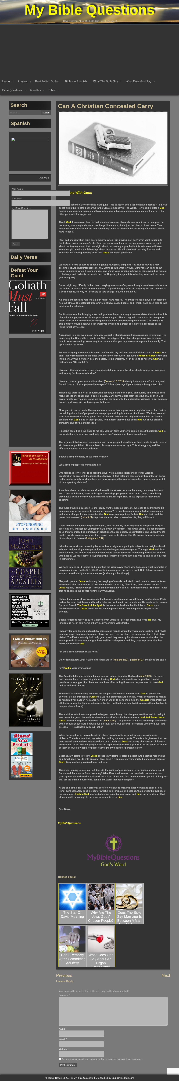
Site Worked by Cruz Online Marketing (114, 1078)
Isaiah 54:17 (137, 659)
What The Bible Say (105, 81)
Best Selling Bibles (47, 81)
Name (62, 1029)
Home (6, 81)
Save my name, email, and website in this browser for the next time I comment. (102, 1059)
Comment (64, 995)
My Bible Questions (89, 10)
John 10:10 (109, 720)
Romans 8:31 (120, 659)
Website (63, 1049)
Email (63, 1039)
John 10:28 (145, 676)
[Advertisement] (89, 50)
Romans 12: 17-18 (114, 381)
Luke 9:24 (87, 517)
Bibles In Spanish (76, 81)
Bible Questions (12, 90)
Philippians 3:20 (94, 538)
